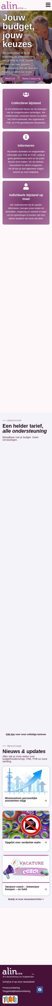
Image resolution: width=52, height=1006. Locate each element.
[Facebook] (40, 989)
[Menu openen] (48, 4)
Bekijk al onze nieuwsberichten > (26, 899)
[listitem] (26, 786)
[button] (48, 5)
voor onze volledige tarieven (26, 734)
